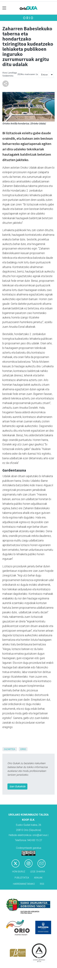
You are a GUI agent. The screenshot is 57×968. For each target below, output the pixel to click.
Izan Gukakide (17, 786)
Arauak (38, 877)
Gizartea (9, 749)
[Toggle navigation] (4, 8)
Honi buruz (18, 871)
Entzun (44, 74)
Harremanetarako (24, 884)
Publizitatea (22, 877)
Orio (28, 17)
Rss (42, 884)
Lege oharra (37, 871)
